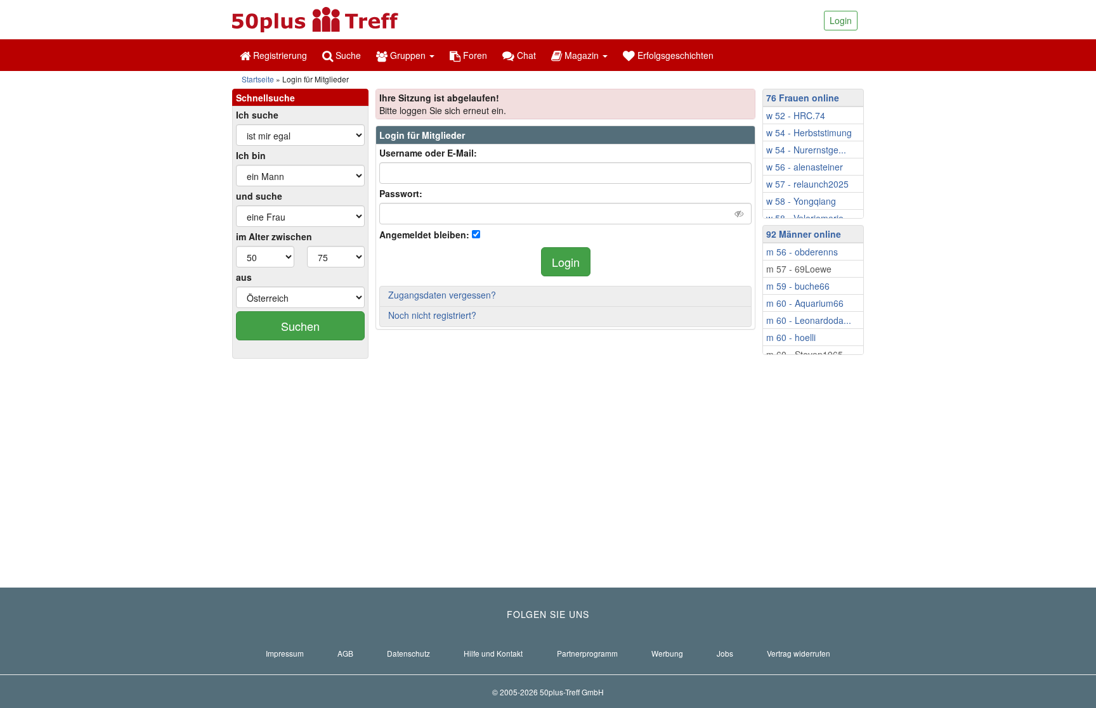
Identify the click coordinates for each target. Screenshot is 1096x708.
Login (841, 20)
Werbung (667, 653)
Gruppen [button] (408, 55)
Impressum (285, 653)
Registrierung (279, 55)
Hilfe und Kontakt (493, 653)
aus (244, 277)
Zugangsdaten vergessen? (442, 294)
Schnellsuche (265, 97)
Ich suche (257, 114)
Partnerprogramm (587, 653)
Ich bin (251, 155)
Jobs (725, 653)
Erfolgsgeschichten (674, 55)
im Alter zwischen (274, 236)
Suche (347, 55)
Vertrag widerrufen (798, 653)
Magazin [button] (581, 55)
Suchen (300, 326)
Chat (525, 55)
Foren (473, 55)
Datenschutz (408, 653)
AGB (345, 653)
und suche (259, 196)
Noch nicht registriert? (432, 315)
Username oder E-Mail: (428, 152)
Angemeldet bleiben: (424, 234)
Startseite (258, 79)
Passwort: (400, 193)
